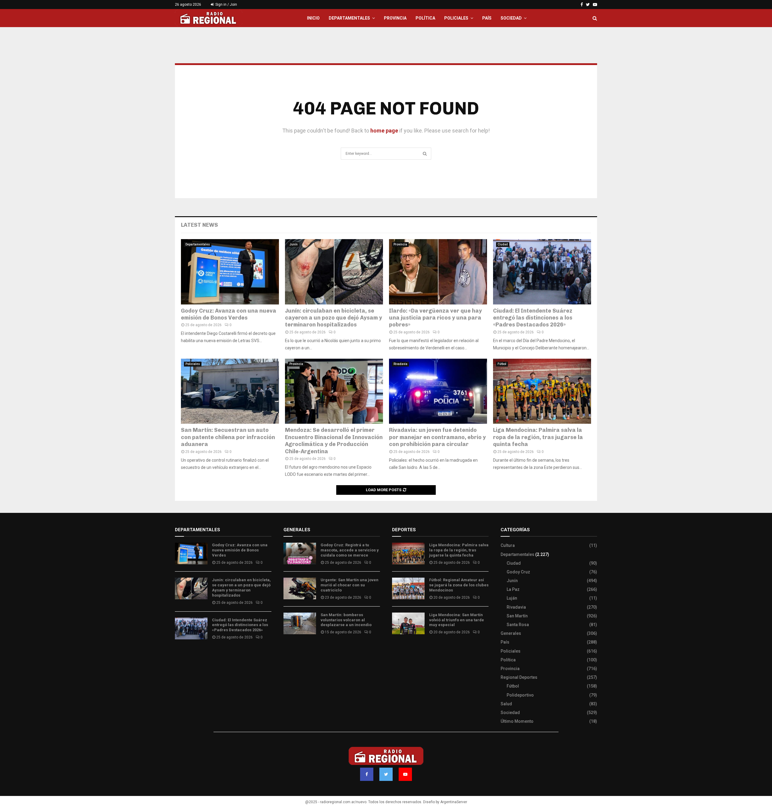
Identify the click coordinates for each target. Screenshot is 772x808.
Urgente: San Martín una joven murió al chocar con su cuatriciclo (349, 585)
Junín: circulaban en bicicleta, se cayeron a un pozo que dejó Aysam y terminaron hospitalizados (333, 317)
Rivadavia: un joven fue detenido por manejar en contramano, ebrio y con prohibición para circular (437, 437)
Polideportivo (520, 695)
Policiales (456, 18)
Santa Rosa (518, 624)
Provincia (395, 18)
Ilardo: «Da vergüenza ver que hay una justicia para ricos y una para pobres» (435, 317)
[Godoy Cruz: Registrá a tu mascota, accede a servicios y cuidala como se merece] (299, 553)
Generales (511, 633)
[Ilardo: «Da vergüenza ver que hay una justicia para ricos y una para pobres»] (438, 271)
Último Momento (517, 721)
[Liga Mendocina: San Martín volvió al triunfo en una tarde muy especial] (408, 623)
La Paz (513, 589)
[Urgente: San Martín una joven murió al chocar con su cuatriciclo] (299, 588)
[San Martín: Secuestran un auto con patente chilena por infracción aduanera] (230, 391)
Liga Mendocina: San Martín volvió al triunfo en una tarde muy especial (456, 620)
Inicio (313, 18)
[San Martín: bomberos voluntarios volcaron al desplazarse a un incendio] (299, 623)
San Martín (517, 615)
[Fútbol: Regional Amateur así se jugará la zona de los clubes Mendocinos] (408, 588)
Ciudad (503, 244)
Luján (512, 598)
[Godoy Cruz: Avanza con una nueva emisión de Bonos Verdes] (230, 271)
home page (384, 130)
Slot (396, 649)
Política (425, 18)
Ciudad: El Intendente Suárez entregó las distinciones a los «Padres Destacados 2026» (532, 317)
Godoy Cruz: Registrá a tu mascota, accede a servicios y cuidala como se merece (350, 550)
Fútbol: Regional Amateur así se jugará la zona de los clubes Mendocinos (459, 585)
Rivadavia (400, 364)
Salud (506, 703)
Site (404, 649)
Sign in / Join (225, 4)
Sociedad (511, 18)
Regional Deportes (519, 677)
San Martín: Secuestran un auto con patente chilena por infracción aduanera (228, 437)
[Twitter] (386, 774)
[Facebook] (366, 774)
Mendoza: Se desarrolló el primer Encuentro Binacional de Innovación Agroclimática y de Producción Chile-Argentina (334, 440)
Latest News (199, 225)
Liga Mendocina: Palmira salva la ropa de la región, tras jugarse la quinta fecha (538, 437)
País (487, 18)
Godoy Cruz (518, 571)
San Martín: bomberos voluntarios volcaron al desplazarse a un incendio (346, 620)
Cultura (508, 545)
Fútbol (502, 364)
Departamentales (349, 18)
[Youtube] (405, 774)
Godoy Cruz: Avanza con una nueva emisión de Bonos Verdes (228, 314)
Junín (294, 244)
